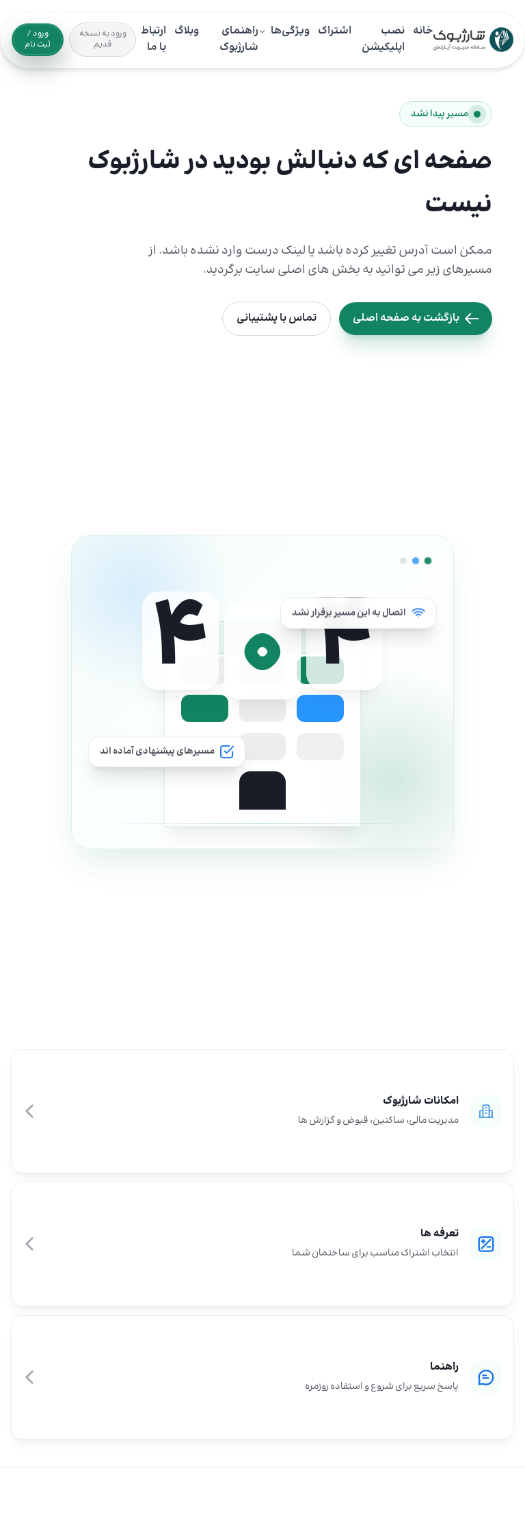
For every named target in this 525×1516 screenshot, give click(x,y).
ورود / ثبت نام (38, 39)
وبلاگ (186, 31)
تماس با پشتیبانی (277, 318)
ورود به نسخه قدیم (102, 39)
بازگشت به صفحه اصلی (406, 318)
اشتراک (334, 31)
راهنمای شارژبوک (238, 39)
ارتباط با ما (153, 39)
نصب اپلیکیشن (383, 39)
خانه (423, 31)
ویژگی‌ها (290, 31)
